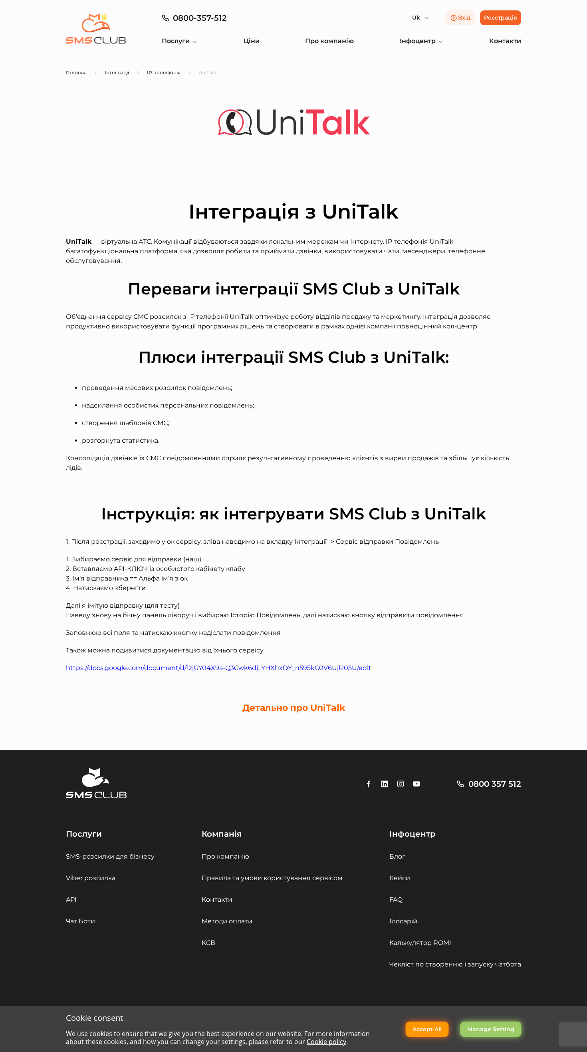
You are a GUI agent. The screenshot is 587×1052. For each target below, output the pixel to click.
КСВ (208, 943)
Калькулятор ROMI (420, 943)
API (71, 899)
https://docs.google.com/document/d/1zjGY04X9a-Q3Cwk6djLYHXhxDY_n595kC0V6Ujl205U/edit (218, 668)
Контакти (505, 41)
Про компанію (329, 41)
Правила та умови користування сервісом (272, 878)
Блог (397, 856)
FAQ (396, 899)
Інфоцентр (418, 41)
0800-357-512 (200, 18)
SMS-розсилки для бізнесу (110, 856)
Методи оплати (227, 921)
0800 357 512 (494, 784)
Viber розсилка (90, 878)
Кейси (399, 878)
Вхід (464, 17)
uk (416, 17)
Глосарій (403, 921)
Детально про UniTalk (293, 707)
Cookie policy (326, 1041)
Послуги (176, 41)
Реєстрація (500, 17)
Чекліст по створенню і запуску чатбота (455, 964)
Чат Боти (80, 921)
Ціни (252, 41)
